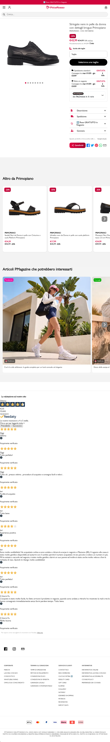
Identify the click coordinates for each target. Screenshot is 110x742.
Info (92, 43)
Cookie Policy (88, 679)
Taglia (74, 54)
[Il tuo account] (9, 7)
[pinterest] (96, 145)
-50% (53, 189)
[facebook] (88, 145)
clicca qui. (40, 633)
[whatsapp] (100, 145)
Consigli (97, 280)
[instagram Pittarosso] (14, 649)
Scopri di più (102, 139)
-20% (73, 36)
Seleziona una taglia (88, 62)
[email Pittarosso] (22, 649)
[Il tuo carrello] (106, 7)
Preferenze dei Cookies (91, 683)
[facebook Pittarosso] (5, 649)
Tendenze (9, 280)
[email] (104, 145)
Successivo (17, 426)
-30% (98, 189)
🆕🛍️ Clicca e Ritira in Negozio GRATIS (55, 2)
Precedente (5, 426)
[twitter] (92, 145)
